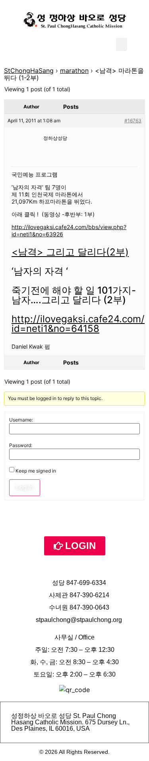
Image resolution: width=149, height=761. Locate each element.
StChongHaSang (29, 71)
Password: (20, 445)
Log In (24, 487)
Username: (21, 420)
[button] (121, 44)
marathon (74, 71)
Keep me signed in (35, 471)
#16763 (132, 121)
